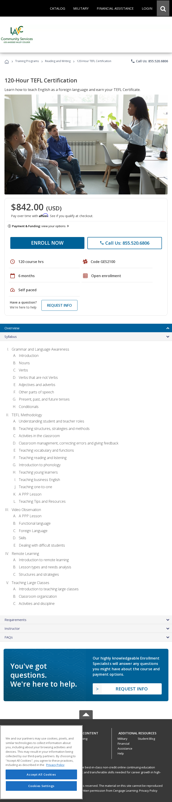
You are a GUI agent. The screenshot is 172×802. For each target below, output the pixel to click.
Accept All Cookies (41, 774)
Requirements (15, 619)
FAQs (8, 637)
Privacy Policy (148, 791)
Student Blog (146, 739)
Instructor (12, 628)
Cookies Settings (41, 786)
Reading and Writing (58, 61)
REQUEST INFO (59, 305)
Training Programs (27, 61)
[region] (41, 762)
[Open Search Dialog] (163, 8)
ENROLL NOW (47, 242)
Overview (11, 328)
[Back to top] (86, 732)
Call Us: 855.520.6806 (149, 61)
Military (122, 739)
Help (121, 753)
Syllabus (10, 336)
